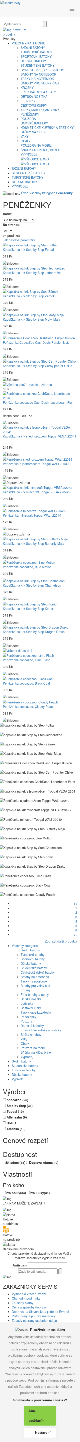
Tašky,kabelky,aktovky (40, 110)
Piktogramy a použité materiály (33, 1316)
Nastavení (42, 1433)
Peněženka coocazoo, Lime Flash (26, 660)
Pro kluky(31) (40, 1192)
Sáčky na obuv (33, 132)
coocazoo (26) (17, 1100)
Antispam (20, 1265)
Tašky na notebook (37, 78)
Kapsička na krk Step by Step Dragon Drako (34, 631)
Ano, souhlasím (36, 1416)
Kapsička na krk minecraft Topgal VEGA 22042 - (37, 492)
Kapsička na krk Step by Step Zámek (29, 296)
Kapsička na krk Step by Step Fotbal (28, 249)
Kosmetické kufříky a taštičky (47, 127)
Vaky (24, 136)
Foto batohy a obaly (38, 92)
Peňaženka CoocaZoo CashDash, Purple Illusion (37, 342)
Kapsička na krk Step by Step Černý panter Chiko (37, 365)
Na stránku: (11, 224)
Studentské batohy (37, 65)
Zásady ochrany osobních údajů (34, 1320)
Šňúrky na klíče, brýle (40, 150)
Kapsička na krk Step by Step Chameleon (32, 585)
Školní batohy (33, 47)
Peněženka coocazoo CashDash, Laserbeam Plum (38, 402)
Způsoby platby (22, 1302)
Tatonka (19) (16, 1128)
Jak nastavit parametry (19, 240)
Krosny (27, 87)
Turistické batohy (36, 52)
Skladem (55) (15, 1162)
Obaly (25, 141)
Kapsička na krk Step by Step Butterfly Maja (33, 543)
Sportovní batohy (36, 56)
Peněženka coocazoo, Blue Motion (27, 567)
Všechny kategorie (28, 43)
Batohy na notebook (38, 74)
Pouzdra (28, 118)
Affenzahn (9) (17, 1117)
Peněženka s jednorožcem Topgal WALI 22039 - (37, 463)
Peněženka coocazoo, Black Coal (26, 683)
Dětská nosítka (34, 96)
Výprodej (29, 154)
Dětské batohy (33, 61)
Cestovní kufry (34, 105)
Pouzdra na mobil (36, 145)
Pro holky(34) (16, 1192)
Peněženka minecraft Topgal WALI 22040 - (33, 515)
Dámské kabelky (34, 123)
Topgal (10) (15, 1111)
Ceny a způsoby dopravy (29, 1307)
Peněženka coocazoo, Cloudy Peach (28, 706)
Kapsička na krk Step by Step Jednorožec (32, 272)
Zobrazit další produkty (61, 941)
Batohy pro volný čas (40, 83)
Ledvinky (28, 101)
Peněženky (30, 114)
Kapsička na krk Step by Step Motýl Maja (31, 319)
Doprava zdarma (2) (43, 1162)
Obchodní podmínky (26, 1298)
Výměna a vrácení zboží (29, 1294)
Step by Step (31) (20, 1105)
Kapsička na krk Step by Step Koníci (28, 608)
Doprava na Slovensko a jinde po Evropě (40, 1311)
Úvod (24, 193)
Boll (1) (12, 1123)
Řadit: (7, 214)
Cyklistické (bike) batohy (42, 70)
